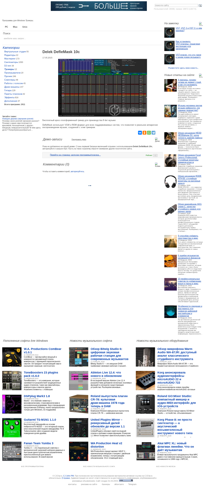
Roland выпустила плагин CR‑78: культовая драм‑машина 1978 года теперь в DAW (109, 401)
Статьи (43, 15)
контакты (72, 484)
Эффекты (9, 97)
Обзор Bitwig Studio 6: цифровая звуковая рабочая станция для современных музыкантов (109, 354)
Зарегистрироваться (188, 15)
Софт (21, 15)
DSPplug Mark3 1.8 (37, 396)
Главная (10, 15)
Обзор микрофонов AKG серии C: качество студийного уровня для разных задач (190, 208)
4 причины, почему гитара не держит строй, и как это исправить (189, 82)
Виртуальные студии (15, 51)
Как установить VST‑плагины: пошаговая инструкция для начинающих (188, 45)
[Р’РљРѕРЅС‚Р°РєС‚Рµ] (140, 133)
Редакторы (10, 55)
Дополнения (10, 101)
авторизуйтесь (77, 171)
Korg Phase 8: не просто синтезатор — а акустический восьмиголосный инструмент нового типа (175, 426)
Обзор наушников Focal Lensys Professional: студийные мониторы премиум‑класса (189, 158)
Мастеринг (10, 58)
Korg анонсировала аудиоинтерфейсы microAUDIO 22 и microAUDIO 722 (171, 377)
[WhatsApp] (149, 133)
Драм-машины (12, 87)
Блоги (95, 15)
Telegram (132, 484)
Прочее (8, 76)
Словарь (70, 15)
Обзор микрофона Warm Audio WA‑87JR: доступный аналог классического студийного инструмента (177, 354)
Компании (83, 15)
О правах (66, 478)
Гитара (8, 90)
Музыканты (56, 15)
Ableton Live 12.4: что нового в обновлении (106, 374)
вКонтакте (119, 484)
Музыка (32, 15)
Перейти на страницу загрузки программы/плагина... (75, 155)
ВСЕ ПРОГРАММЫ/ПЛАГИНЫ (32, 466)
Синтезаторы (11, 62)
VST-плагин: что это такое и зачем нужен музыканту (188, 56)
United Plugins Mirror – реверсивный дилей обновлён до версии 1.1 (108, 423)
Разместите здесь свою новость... (183, 68)
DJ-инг (7, 65)
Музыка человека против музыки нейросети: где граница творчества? (190, 108)
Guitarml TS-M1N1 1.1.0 (40, 419)
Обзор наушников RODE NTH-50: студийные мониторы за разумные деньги (189, 179)
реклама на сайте (89, 484)
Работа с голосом (13, 83)
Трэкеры (9, 69)
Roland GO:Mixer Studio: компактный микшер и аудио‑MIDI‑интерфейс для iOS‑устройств (176, 401)
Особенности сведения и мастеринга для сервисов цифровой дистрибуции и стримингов (190, 311)
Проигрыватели (12, 72)
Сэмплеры (9, 79)
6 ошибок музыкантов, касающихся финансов (189, 256)
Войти (173, 15)
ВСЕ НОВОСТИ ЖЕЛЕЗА (166, 466)
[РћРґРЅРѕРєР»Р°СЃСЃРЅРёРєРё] (144, 133)
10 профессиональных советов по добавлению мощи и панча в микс (189, 281)
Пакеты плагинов (13, 94)
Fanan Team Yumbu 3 (38, 443)
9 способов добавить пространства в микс (188, 237)
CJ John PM (68, 476)
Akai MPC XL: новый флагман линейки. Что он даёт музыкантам (175, 447)
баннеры (106, 484)
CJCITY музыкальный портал (21, 6)
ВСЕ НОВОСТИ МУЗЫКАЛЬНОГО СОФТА (99, 466)
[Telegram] (153, 133)
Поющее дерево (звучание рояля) (17, 119)
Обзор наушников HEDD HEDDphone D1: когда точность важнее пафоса (190, 135)
